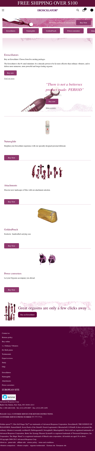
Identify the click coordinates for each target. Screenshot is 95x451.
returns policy (32, 442)
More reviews (51, 108)
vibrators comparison (7, 445)
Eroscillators (11, 55)
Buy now (10, 73)
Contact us (6, 333)
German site (51, 445)
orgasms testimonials (37, 445)
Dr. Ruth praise (7, 350)
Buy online (6, 341)
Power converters (13, 273)
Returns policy (7, 337)
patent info (12, 442)
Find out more (9, 78)
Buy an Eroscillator (27, 314)
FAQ (3, 366)
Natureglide (10, 141)
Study (4, 362)
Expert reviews (7, 358)
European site (61, 445)
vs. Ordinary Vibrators (10, 346)
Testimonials (6, 354)
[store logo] (47, 10)
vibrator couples (22, 445)
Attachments (10, 185)
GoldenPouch (11, 229)
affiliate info (21, 442)
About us (3, 442)
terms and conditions (46, 442)
